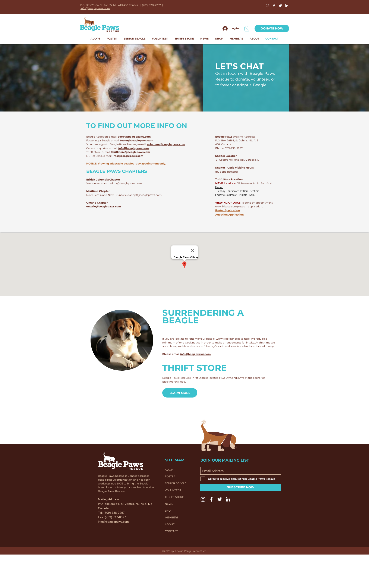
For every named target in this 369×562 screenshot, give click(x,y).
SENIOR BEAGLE (175, 483)
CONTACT (171, 531)
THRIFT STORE (174, 497)
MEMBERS (171, 517)
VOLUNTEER (173, 490)
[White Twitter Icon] (280, 5)
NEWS (169, 503)
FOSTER (170, 476)
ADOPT (169, 469)
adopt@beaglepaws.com (134, 136)
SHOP (169, 510)
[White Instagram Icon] (267, 5)
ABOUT (169, 524)
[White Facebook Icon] (274, 5)
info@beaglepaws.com (95, 8)
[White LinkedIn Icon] (287, 5)
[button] (246, 28)
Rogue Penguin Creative (190, 551)
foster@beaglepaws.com (136, 140)
